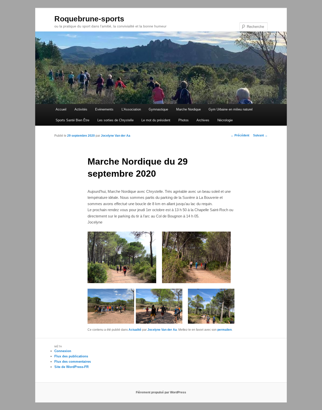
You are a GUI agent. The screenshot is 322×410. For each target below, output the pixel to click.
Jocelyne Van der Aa (115, 135)
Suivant (260, 135)
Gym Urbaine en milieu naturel (231, 109)
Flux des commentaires (72, 361)
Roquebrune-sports (89, 19)
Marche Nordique (188, 109)
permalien (224, 329)
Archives (202, 120)
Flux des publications (71, 356)
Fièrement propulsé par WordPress (161, 392)
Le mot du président (155, 120)
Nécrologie (225, 120)
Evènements (104, 109)
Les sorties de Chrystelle (115, 120)
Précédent (240, 135)
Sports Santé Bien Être (72, 120)
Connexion (62, 351)
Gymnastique (158, 109)
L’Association (131, 109)
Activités (80, 109)
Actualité (135, 329)
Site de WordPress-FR (71, 367)
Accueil (61, 109)
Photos (183, 120)
